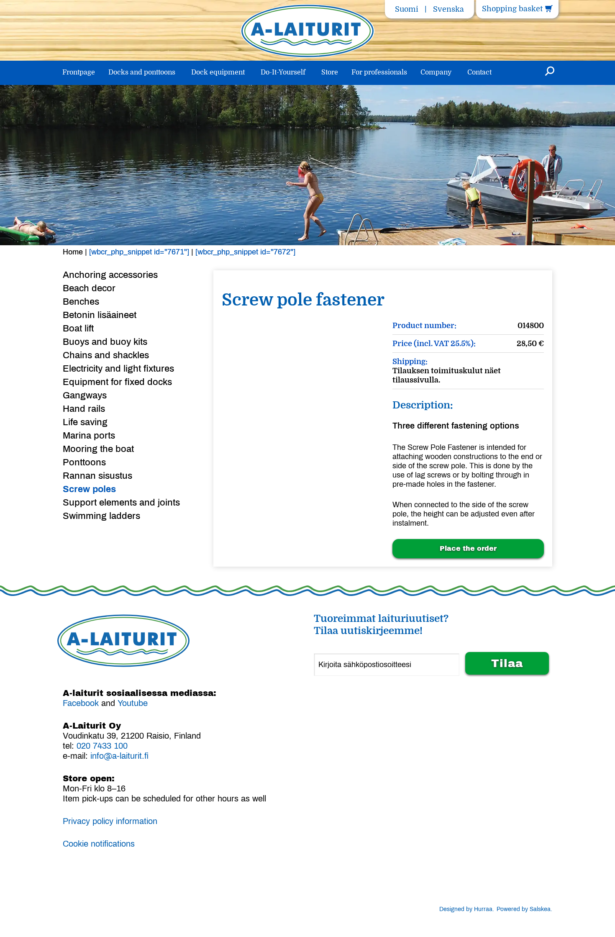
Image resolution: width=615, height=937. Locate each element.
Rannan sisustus (97, 475)
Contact (479, 72)
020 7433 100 (102, 745)
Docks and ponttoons (141, 72)
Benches (81, 301)
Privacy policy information (110, 821)
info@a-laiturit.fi (119, 755)
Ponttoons (84, 462)
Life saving (85, 422)
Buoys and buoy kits (105, 342)
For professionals (379, 72)
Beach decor (89, 288)
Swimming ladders (101, 516)
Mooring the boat (98, 449)
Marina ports (89, 435)
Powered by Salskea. (524, 909)
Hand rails (84, 408)
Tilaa (507, 663)
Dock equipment (218, 72)
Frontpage (78, 72)
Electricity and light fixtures (118, 368)
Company (435, 72)
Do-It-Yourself (283, 72)
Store (329, 72)
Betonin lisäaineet (99, 315)
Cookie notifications (99, 843)
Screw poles (89, 489)
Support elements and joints (121, 502)
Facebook (81, 703)
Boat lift (78, 328)
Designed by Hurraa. (466, 909)
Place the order (468, 548)
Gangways (85, 395)
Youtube (133, 703)
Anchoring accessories (110, 275)
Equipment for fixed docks (117, 382)
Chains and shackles (106, 355)
